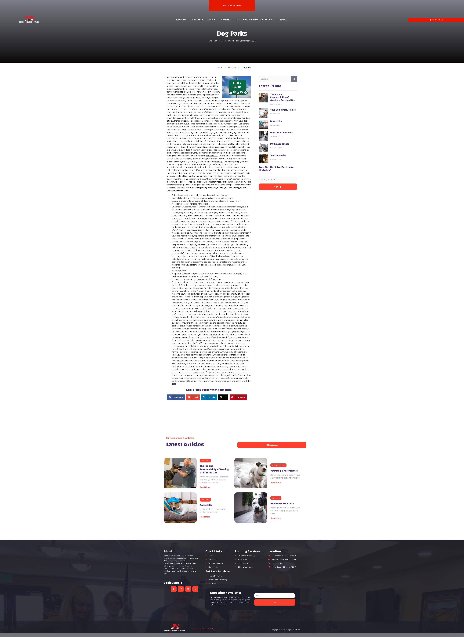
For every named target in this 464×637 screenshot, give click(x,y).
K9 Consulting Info (247, 20)
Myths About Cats (279, 144)
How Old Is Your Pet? (281, 132)
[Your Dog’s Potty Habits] (250, 473)
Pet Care (232, 67)
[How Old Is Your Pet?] (250, 507)
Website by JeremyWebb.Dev (203, 629)
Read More (205, 487)
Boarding (181, 20)
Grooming (197, 20)
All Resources (272, 445)
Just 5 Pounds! (278, 155)
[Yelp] (195, 589)
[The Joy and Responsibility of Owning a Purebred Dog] (180, 473)
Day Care (210, 20)
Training (226, 20)
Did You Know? (278, 465)
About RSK (266, 20)
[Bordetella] (180, 507)
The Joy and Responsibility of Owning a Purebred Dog (283, 97)
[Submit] (275, 602)
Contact (282, 20)
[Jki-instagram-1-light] (181, 589)
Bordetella (276, 121)
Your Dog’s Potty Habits (283, 110)
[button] (176, 397)
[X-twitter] (188, 589)
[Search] (294, 79)
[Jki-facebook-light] (174, 589)
